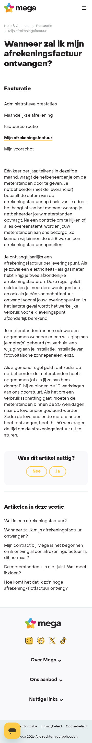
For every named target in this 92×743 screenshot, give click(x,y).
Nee (36, 471)
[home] (20, 8)
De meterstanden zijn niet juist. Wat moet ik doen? (45, 570)
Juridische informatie (21, 726)
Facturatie (44, 26)
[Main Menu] (84, 8)
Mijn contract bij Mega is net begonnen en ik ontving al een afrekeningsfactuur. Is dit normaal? (45, 552)
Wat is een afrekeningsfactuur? (35, 521)
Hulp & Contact (16, 26)
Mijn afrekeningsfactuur (27, 31)
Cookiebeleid (76, 726)
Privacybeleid (51, 726)
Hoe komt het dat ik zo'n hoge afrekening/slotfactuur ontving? (36, 586)
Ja (57, 471)
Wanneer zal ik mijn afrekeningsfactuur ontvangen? (43, 533)
